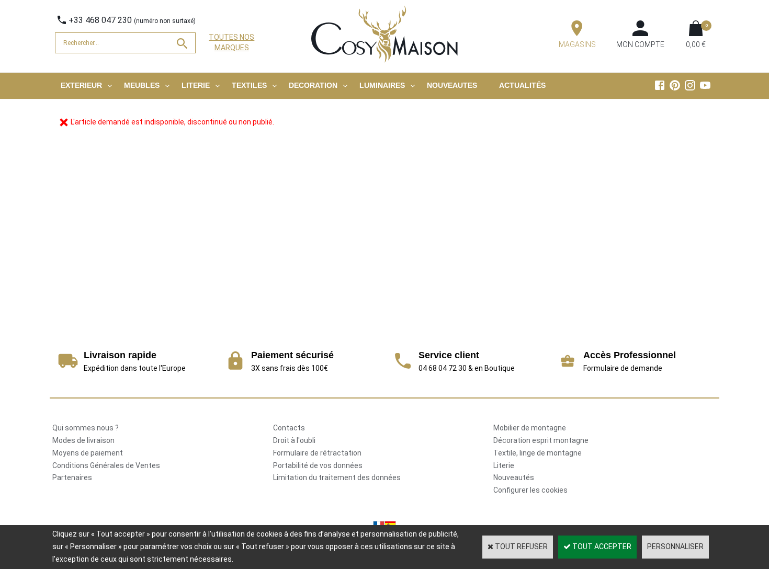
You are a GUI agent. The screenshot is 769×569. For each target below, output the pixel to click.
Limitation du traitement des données (337, 477)
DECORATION (313, 85)
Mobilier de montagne (529, 428)
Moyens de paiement (87, 453)
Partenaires (72, 477)
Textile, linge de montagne (537, 453)
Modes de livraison (83, 440)
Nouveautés (513, 477)
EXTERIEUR (81, 85)
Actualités (522, 85)
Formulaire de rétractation (317, 453)
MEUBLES (142, 85)
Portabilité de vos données (318, 465)
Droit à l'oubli (294, 440)
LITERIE (196, 85)
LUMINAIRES (382, 85)
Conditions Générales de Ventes (106, 465)
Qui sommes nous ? (85, 428)
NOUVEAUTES (452, 85)
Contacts (289, 428)
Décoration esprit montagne (541, 440)
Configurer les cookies (530, 490)
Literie (503, 465)
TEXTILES (249, 85)
